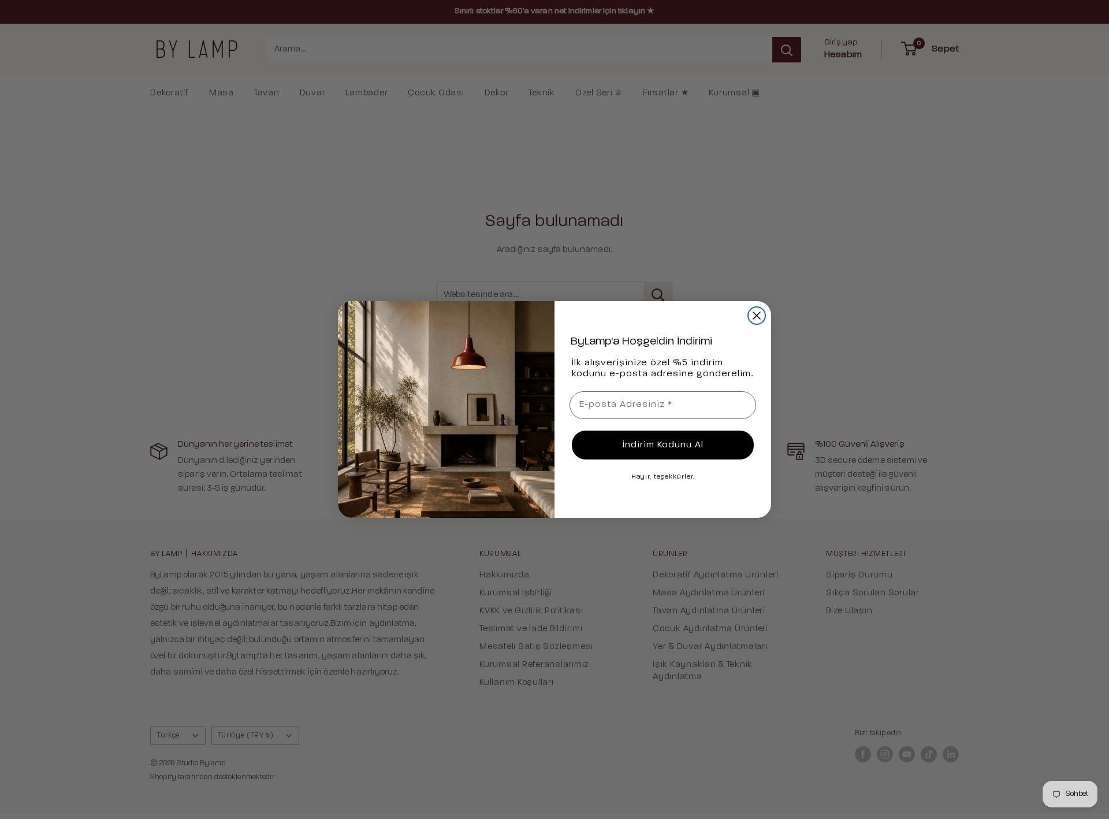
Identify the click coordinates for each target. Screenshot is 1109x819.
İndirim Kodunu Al (663, 445)
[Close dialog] (756, 315)
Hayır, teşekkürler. (663, 476)
